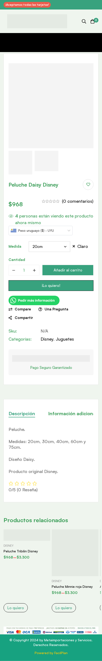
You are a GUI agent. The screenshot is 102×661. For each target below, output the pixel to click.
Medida (15, 246)
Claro (82, 246)
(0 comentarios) (77, 201)
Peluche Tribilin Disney (21, 551)
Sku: (13, 330)
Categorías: (20, 339)
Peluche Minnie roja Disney (72, 586)
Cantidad (17, 259)
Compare (23, 309)
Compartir (24, 317)
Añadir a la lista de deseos (88, 184)
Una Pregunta (56, 309)
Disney (47, 339)
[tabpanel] (51, 459)
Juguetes (65, 339)
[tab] (22, 414)
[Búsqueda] (84, 21)
